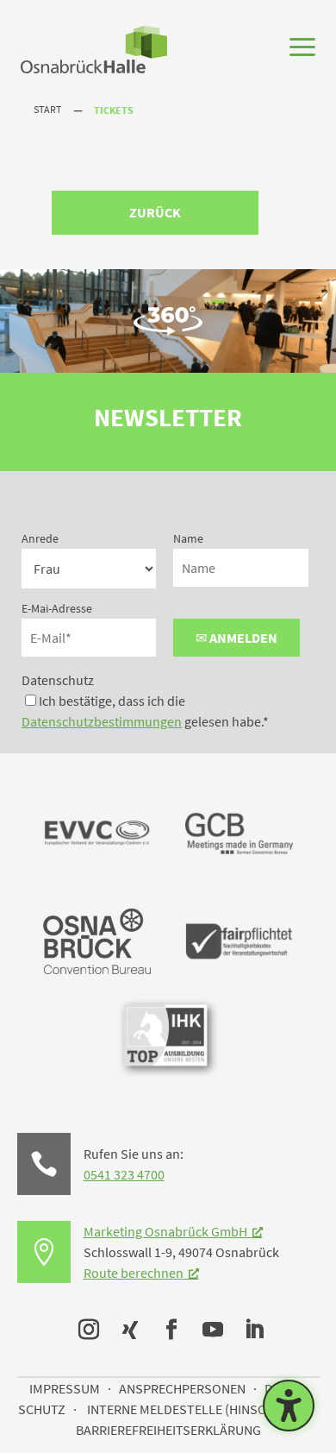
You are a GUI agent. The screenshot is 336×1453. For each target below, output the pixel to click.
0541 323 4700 (124, 1174)
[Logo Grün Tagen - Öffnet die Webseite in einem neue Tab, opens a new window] (97, 969)
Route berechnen (134, 1272)
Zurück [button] (155, 212)
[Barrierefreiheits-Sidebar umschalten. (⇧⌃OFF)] (288, 1405)
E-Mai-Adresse (57, 608)
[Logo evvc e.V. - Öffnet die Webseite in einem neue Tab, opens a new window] (97, 881)
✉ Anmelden (236, 637)
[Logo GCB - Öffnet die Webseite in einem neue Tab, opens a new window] (239, 881)
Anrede (40, 538)
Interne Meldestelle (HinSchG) (187, 1409)
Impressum (64, 1388)
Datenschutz (58, 680)
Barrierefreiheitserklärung (168, 1429)
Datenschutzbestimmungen (102, 721)
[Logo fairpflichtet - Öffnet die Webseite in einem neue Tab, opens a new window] (239, 989)
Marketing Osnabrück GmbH (165, 1231)
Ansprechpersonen (182, 1388)
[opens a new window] (85, 1326)
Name (188, 538)
